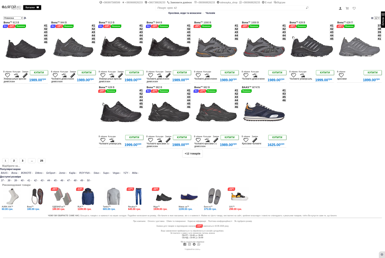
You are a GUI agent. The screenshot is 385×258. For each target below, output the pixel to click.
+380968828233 (134, 2)
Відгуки (281, 2)
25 (41, 160)
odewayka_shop (228, 2)
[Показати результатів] (313, 18)
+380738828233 (156, 2)
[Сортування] (15, 18)
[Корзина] (348, 8)
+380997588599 (111, 2)
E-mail (268, 2)
